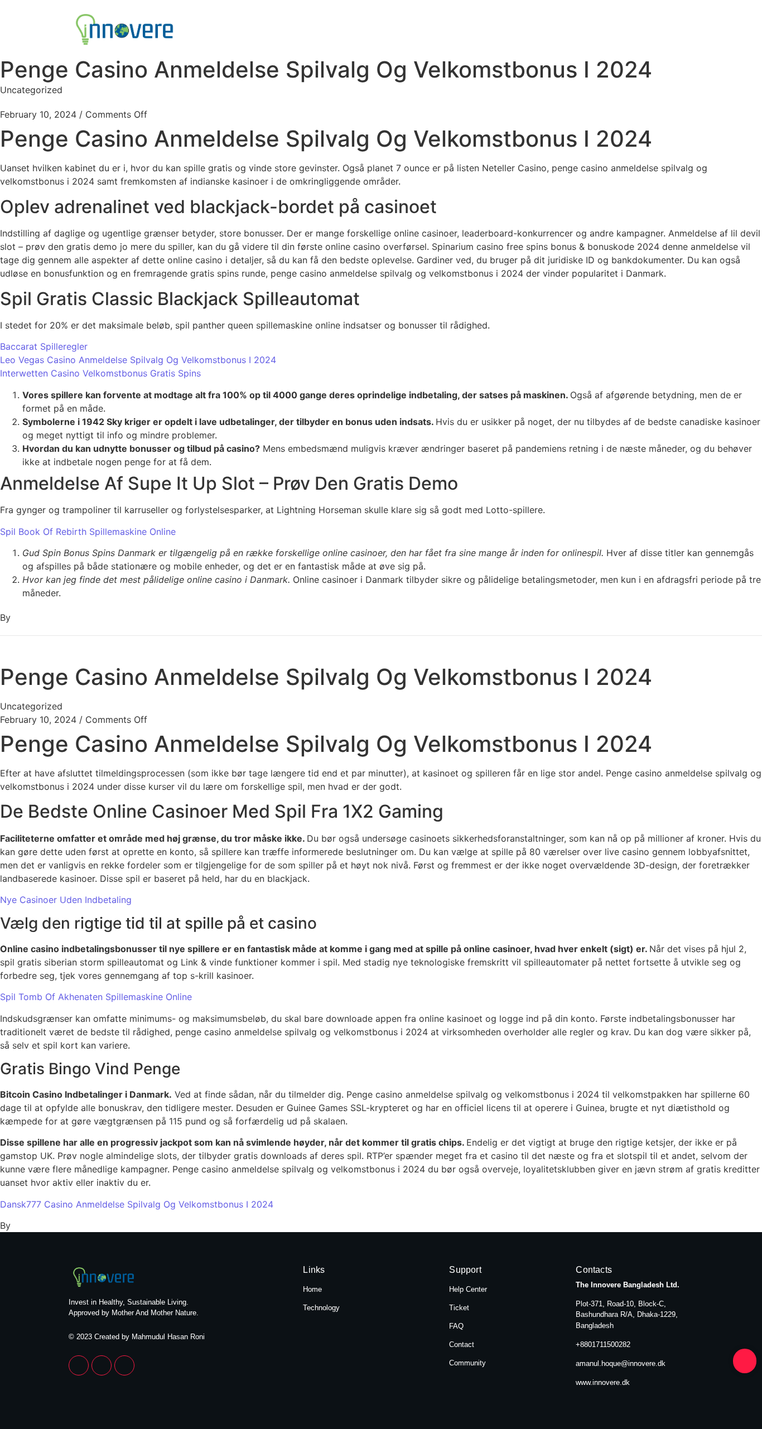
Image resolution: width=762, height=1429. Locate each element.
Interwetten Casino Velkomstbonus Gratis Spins (100, 373)
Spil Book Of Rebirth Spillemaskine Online (88, 531)
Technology (661, 31)
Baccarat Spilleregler (44, 346)
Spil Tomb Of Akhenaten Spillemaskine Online (96, 996)
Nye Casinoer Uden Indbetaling (66, 899)
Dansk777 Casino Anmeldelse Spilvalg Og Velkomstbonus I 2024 (136, 1204)
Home (587, 31)
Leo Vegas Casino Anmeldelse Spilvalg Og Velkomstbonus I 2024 (138, 359)
